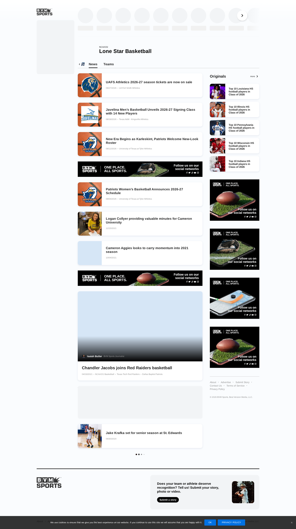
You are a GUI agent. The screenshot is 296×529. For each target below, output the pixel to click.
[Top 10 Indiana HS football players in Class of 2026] (217, 164)
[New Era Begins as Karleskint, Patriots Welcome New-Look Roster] (90, 144)
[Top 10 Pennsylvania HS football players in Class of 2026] (217, 127)
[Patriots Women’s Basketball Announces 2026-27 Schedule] (90, 194)
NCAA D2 (103, 47)
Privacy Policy (217, 389)
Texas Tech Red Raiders (128, 374)
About (213, 382)
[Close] (291, 522)
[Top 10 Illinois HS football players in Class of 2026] (217, 109)
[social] (140, 169)
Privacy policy (231, 522)
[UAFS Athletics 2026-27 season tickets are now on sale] (90, 85)
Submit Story (242, 382)
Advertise (226, 382)
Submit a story (167, 499)
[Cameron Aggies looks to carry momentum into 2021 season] (90, 253)
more (252, 76)
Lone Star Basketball (125, 51)
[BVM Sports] (49, 482)
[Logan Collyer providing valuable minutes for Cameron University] (90, 224)
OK (210, 522)
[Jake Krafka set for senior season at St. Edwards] (90, 436)
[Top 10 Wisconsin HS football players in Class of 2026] (217, 145)
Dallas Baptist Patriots (152, 374)
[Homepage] (44, 11)
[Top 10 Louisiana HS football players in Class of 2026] (217, 91)
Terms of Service (235, 385)
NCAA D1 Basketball (105, 374)
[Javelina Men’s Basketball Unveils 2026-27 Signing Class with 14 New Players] (90, 115)
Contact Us (216, 385)
